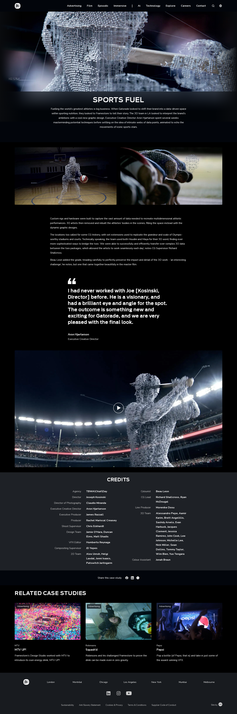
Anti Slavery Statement (89, 705)
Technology (153, 6)
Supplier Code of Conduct (164, 705)
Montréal (77, 682)
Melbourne (209, 682)
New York (156, 682)
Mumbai (183, 682)
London (51, 682)
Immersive (120, 6)
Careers (186, 6)
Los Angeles (130, 682)
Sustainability (67, 705)
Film (89, 6)
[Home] (26, 681)
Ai (139, 6)
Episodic (103, 6)
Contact (201, 6)
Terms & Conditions (137, 705)
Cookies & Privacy (114, 705)
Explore (170, 6)
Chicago (103, 682)
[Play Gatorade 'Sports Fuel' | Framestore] (118, 408)
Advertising (74, 6)
